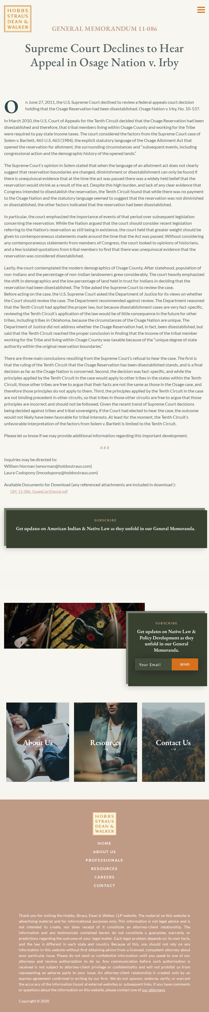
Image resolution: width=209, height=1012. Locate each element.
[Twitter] (110, 898)
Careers (104, 877)
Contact (104, 885)
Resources (104, 868)
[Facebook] (98, 898)
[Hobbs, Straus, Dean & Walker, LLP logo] (17, 8)
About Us (104, 851)
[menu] (201, 10)
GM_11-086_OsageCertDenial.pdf (39, 491)
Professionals (104, 860)
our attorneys (153, 989)
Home (105, 843)
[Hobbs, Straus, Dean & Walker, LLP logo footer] (104, 814)
